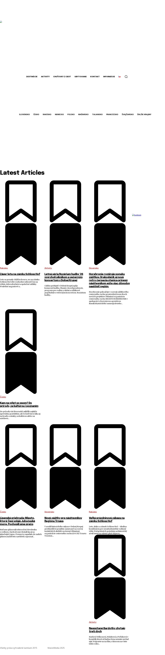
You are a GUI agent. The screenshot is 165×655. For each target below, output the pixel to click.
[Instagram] (162, 648)
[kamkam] (145, 248)
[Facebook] (156, 648)
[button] (126, 76)
